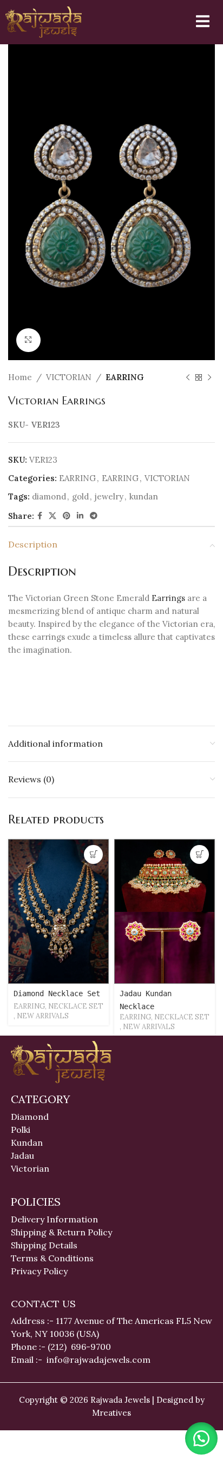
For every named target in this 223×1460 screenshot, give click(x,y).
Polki (21, 1129)
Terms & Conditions (52, 1258)
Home (20, 377)
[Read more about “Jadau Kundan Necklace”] (199, 854)
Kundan (27, 1142)
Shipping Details (44, 1245)
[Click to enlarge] (28, 340)
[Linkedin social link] (80, 516)
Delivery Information (54, 1219)
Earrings (168, 598)
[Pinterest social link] (67, 516)
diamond (49, 496)
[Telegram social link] (94, 516)
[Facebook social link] (39, 516)
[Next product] (209, 377)
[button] (201, 1438)
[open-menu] (196, 22)
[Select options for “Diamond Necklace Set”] (93, 854)
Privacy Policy (39, 1271)
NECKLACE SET (75, 1006)
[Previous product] (187, 377)
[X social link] (52, 516)
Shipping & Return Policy (61, 1232)
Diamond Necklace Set (57, 993)
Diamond (30, 1116)
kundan (143, 496)
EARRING (124, 377)
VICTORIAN (68, 377)
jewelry (109, 496)
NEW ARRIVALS (43, 1015)
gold (80, 496)
